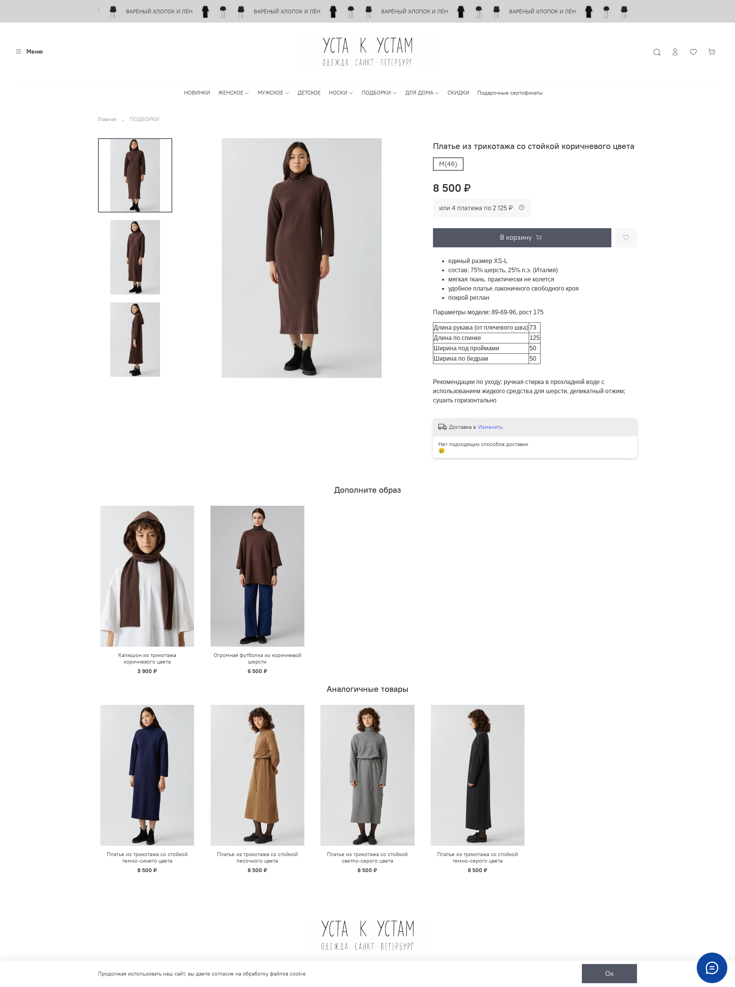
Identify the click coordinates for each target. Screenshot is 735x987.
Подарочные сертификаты (510, 92)
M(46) (448, 164)
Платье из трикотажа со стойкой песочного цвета (257, 857)
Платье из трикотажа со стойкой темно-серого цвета (477, 857)
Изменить (490, 426)
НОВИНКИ (197, 92)
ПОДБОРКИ (376, 92)
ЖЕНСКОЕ (230, 92)
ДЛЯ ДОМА (419, 92)
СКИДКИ (458, 92)
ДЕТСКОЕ (309, 92)
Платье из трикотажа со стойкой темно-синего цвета (147, 857)
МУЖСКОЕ (270, 92)
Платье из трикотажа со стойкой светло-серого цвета (367, 857)
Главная (107, 119)
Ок (609, 973)
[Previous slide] (195, 258)
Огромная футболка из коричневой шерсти (257, 658)
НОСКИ (338, 92)
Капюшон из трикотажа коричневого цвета (147, 658)
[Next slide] (135, 369)
